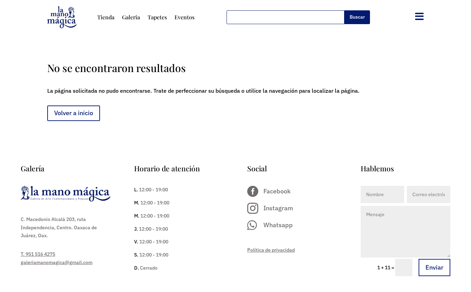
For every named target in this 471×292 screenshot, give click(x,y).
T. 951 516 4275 (38, 254)
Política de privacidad (271, 250)
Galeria (131, 17)
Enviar (434, 267)
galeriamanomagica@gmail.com (56, 262)
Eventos (184, 17)
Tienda (105, 17)
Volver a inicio (73, 113)
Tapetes (157, 17)
